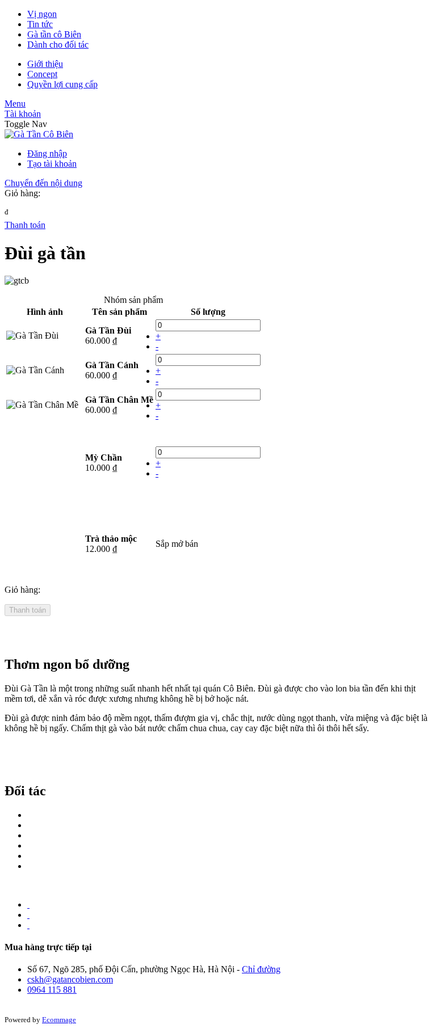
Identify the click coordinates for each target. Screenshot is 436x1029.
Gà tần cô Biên (54, 34)
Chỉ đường (261, 969)
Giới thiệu (45, 64)
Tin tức (40, 24)
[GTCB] (39, 134)
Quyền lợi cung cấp (62, 84)
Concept (42, 74)
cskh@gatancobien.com (70, 979)
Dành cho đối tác (58, 44)
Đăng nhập (47, 153)
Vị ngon (42, 14)
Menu (15, 103)
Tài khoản (23, 114)
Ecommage (59, 1019)
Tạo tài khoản (52, 163)
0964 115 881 (52, 989)
